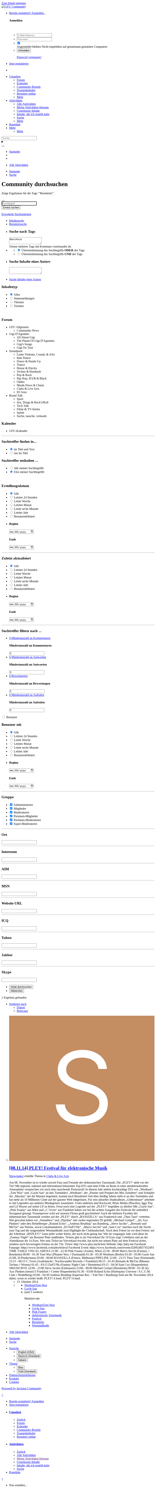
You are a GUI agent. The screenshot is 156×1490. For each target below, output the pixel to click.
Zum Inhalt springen (14, 3)
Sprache (14, 1348)
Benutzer (11, 717)
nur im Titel (21, 453)
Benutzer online (26, 93)
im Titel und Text (24, 449)
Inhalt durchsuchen (21, 986)
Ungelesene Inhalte (28, 110)
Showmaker (16, 1176)
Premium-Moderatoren (27, 820)
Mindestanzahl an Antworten (27, 657)
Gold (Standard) (27, 1371)
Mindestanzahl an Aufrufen (26, 695)
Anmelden (23, 50)
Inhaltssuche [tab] (16, 220)
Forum (21, 80)
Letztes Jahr (21, 512)
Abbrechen (16, 990)
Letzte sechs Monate (26, 508)
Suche (20, 117)
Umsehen (15, 76)
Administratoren (23, 804)
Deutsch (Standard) (29, 1356)
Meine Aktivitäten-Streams (33, 107)
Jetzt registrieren (19, 63)
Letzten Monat (22, 505)
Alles (17, 294)
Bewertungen (18, 676)
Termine (19, 306)
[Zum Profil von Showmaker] (81, 1160)
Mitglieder (20, 808)
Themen (19, 302)
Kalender (22, 83)
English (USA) (26, 1352)
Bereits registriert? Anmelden (27, 13)
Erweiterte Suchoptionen (16, 214)
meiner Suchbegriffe (29, 468)
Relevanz (22, 1010)
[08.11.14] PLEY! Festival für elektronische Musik (58, 1168)
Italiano (22, 1360)
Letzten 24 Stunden (25, 497)
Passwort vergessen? (29, 57)
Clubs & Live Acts (57, 1176)
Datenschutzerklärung (22, 1375)
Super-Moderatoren (25, 823)
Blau (20, 1367)
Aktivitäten (15, 100)
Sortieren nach (17, 1004)
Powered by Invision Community (21, 1388)
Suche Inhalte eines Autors (25, 279)
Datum (21, 1007)
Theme (13, 1363)
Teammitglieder (26, 90)
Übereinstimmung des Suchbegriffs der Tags (52, 250)
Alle (16, 493)
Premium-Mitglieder (26, 816)
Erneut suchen (11, 207)
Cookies (14, 1382)
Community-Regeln (29, 86)
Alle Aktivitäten (26, 104)
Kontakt (14, 1378)
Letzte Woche (22, 501)
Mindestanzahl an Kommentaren (29, 638)
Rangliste (14, 124)
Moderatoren (21, 812)
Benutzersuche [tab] (18, 224)
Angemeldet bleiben (29, 46)
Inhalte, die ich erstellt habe (33, 114)
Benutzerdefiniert (24, 516)
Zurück (21, 1419)
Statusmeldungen (24, 298)
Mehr (20, 97)
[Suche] (3, 146)
